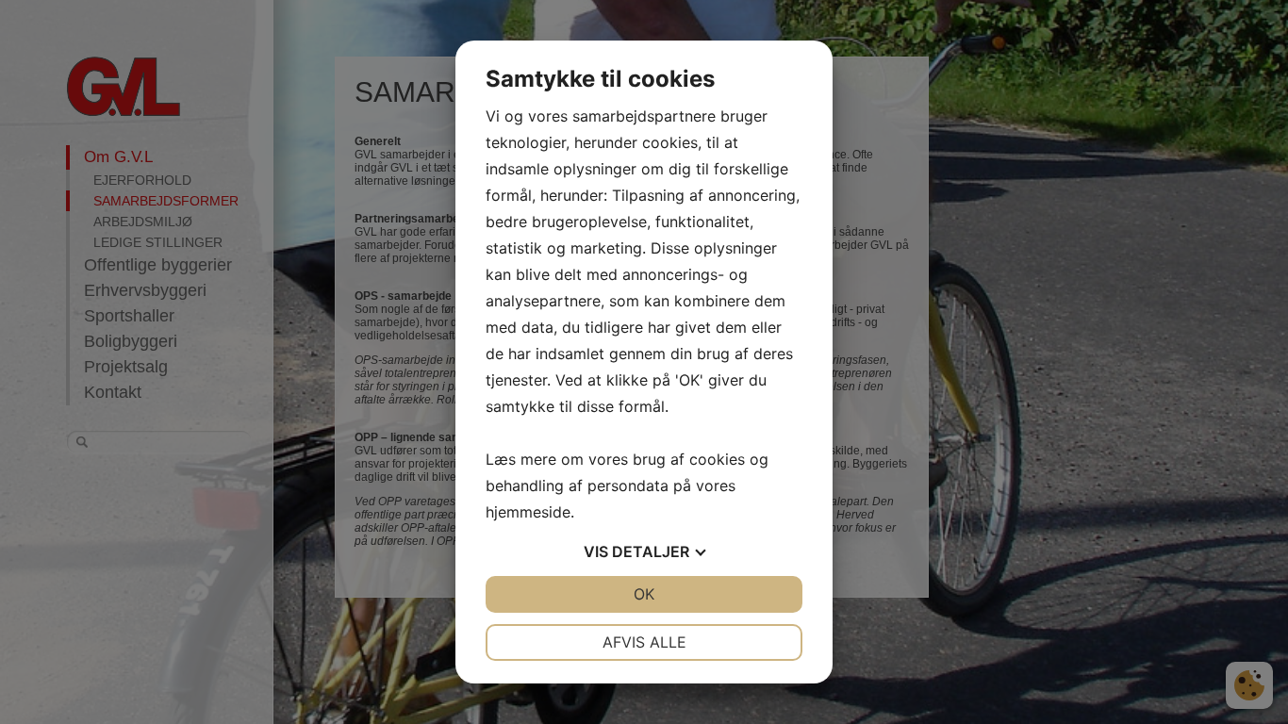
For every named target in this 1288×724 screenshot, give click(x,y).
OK (644, 593)
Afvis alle (644, 642)
